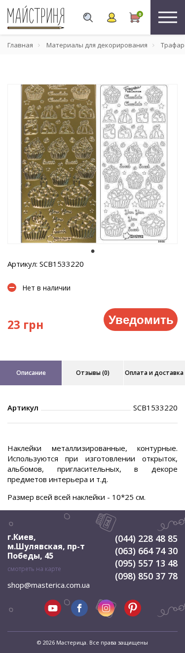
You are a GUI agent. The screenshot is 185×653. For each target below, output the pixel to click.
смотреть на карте (34, 569)
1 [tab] (93, 251)
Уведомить (141, 319)
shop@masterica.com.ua (48, 585)
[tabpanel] (92, 164)
